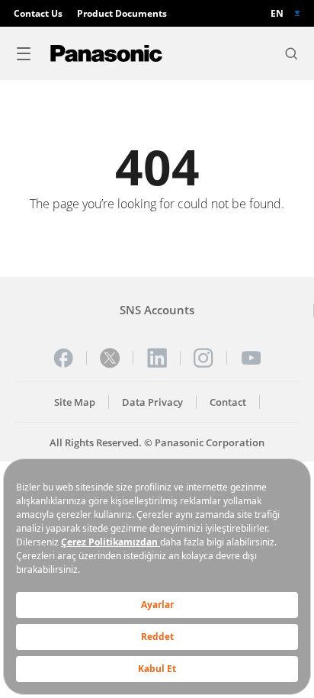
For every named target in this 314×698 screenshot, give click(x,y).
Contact (228, 402)
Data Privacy (152, 402)
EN (277, 13)
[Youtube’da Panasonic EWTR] (251, 358)
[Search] (291, 53)
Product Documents (122, 13)
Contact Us (38, 13)
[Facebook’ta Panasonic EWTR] (63, 358)
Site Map (74, 402)
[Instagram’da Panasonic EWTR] (203, 358)
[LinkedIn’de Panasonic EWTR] (157, 358)
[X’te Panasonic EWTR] (110, 358)
